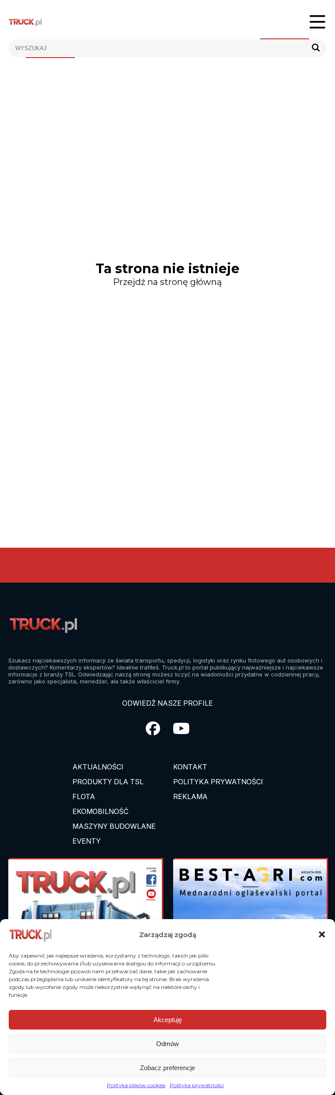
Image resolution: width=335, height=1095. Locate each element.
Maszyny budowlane (114, 826)
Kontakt (190, 766)
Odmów (167, 1043)
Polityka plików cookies (136, 1085)
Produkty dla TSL (108, 781)
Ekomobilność (100, 811)
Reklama (190, 796)
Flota (83, 796)
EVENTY (86, 841)
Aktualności (97, 766)
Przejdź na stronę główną (167, 282)
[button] (322, 934)
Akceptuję (168, 1019)
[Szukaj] (316, 48)
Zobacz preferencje (167, 1067)
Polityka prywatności (197, 1085)
